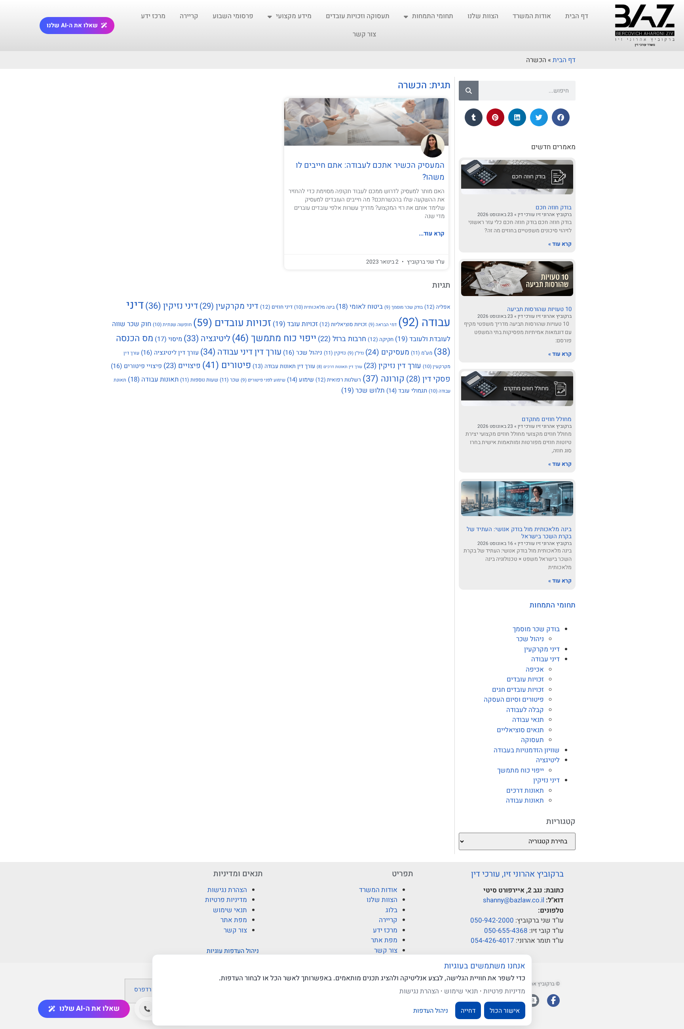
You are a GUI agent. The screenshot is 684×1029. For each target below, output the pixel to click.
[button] (561, 117)
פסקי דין (428, 379)
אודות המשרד (532, 16)
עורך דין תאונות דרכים (339, 367)
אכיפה (535, 669)
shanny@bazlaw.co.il (513, 900)
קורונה (384, 378)
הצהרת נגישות (227, 890)
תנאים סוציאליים (520, 730)
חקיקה (380, 340)
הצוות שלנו (482, 16)
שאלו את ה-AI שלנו (72, 25)
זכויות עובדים (525, 679)
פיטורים (226, 365)
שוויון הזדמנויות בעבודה (527, 750)
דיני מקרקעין (542, 649)
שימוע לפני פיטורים (263, 380)
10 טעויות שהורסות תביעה (539, 309)
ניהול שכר (530, 639)
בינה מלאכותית (314, 307)
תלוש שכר (363, 390)
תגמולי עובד (406, 390)
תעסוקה (532, 740)
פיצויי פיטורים (136, 366)
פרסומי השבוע (233, 16)
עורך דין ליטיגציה (170, 352)
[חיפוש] (469, 91)
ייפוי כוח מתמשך (520, 770)
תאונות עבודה (525, 800)
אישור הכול (505, 1010)
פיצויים (182, 366)
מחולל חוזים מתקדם (547, 419)
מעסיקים (387, 352)
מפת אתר (384, 940)
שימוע (300, 379)
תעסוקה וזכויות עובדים (358, 16)
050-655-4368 (506, 931)
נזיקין (335, 353)
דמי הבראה (383, 324)
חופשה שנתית (172, 324)
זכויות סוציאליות (343, 324)
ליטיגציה (548, 760)
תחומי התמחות (432, 16)
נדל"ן (356, 353)
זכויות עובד (295, 324)
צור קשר (364, 34)
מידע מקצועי (294, 16)
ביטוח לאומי (359, 306)
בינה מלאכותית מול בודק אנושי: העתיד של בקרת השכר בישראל (519, 533)
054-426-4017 (492, 940)
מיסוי (168, 339)
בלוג (391, 910)
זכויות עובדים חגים (518, 690)
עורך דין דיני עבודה (240, 352)
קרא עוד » (560, 244)
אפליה (437, 307)
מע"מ (421, 353)
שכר (229, 380)
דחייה (468, 1010)
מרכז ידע (153, 16)
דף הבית (576, 16)
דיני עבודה (545, 659)
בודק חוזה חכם (554, 207)
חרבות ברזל (342, 339)
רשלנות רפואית (338, 380)
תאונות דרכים (525, 790)
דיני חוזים (276, 307)
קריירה (189, 16)
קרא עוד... (432, 233)
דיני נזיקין (546, 780)
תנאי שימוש (230, 910)
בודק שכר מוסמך (536, 629)
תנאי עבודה (528, 720)
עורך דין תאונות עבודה (284, 366)
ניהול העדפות (430, 1010)
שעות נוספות (199, 380)
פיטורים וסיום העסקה (514, 699)
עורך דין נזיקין (392, 366)
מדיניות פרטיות (226, 900)
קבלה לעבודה (525, 710)
